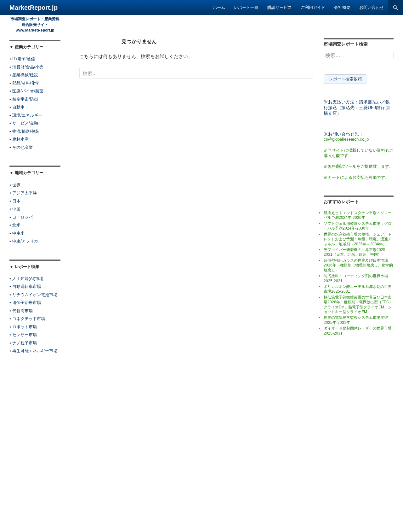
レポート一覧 (246, 7)
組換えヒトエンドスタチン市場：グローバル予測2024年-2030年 (358, 215)
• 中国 (14, 209)
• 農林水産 (19, 139)
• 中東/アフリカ (23, 241)
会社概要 (342, 7)
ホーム (219, 7)
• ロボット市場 (23, 326)
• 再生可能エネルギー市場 (33, 350)
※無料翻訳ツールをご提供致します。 (358, 166)
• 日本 (14, 201)
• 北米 (14, 225)
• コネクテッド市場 (27, 318)
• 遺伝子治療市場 (25, 302)
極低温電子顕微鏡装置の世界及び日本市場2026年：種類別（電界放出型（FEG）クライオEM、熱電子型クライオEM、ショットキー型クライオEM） (358, 304)
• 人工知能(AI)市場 (26, 278)
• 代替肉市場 (21, 310)
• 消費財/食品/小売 (26, 67)
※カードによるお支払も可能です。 (356, 177)
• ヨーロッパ (21, 217)
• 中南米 (17, 233)
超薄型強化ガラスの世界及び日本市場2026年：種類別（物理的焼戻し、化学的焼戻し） (358, 265)
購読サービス (279, 7)
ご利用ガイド (313, 7)
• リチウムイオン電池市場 (33, 294)
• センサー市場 (23, 334)
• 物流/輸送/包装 (24, 131)
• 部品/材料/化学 (24, 83)
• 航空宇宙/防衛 (23, 99)
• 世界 (14, 185)
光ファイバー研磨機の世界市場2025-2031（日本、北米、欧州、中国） (355, 252)
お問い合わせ (371, 7)
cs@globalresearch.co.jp (346, 139)
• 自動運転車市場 (25, 286)
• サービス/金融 (23, 123)
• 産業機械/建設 (23, 75)
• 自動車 (17, 107)
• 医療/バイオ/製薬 (26, 91)
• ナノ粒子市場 (23, 343)
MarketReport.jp (33, 7)
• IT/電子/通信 (22, 58)
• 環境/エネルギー (25, 115)
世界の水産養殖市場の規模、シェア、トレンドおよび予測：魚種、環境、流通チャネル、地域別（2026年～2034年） (358, 239)
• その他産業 (21, 147)
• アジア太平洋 (23, 192)
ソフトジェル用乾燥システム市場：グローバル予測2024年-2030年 (358, 226)
